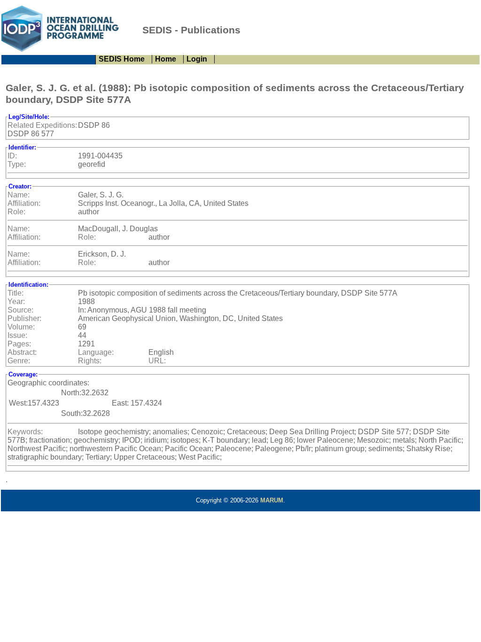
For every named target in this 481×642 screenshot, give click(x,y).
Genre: (19, 361)
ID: (12, 156)
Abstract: (22, 352)
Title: (15, 293)
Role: (16, 212)
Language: (96, 352)
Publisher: (24, 318)
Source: (20, 310)
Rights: (89, 361)
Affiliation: (24, 203)
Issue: (17, 335)
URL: (157, 361)
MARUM (271, 500)
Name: (19, 195)
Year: (16, 301)
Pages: (19, 344)
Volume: (21, 327)
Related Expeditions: (42, 125)
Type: (17, 164)
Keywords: (25, 432)
